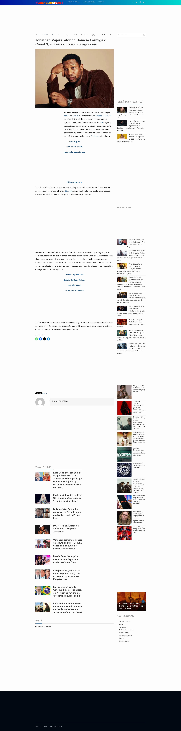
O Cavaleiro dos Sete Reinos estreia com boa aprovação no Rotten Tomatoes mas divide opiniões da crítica (139, 422)
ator (101, 122)
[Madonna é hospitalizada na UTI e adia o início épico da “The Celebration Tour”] (42, 499)
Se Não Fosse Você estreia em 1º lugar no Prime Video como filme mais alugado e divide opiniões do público (131, 335)
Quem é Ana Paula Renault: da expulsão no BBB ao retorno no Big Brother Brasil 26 (131, 138)
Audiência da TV (41, 726)
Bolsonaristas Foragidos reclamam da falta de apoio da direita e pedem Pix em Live (67, 514)
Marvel (76, 115)
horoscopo (122, 627)
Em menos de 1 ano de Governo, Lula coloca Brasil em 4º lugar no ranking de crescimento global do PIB (67, 591)
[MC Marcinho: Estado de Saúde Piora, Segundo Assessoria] (42, 529)
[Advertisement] (90, 19)
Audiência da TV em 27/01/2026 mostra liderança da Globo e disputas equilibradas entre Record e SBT (130, 113)
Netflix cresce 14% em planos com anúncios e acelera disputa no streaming (139, 499)
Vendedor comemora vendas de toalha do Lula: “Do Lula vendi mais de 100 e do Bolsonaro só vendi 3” (67, 544)
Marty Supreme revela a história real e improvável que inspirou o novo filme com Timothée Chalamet (131, 126)
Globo (121, 624)
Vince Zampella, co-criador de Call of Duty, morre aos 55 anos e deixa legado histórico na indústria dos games (130, 269)
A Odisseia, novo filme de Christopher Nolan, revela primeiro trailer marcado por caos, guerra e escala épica (131, 256)
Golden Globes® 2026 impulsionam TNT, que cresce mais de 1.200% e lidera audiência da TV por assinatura (139, 437)
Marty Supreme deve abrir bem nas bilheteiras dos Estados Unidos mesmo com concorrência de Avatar (131, 311)
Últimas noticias (124, 641)
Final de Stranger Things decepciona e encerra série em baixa (139, 530)
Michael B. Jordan (103, 115)
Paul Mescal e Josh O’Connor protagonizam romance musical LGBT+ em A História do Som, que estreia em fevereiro (139, 486)
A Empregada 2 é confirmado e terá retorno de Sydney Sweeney (139, 389)
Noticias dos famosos (50, 35)
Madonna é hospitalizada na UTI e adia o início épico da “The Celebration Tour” (67, 498)
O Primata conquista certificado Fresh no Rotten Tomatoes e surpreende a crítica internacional (139, 407)
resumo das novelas (125, 636)
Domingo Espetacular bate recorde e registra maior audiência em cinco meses (139, 452)
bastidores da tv (89, 2)
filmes (66, 115)
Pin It (45, 393)
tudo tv (101, 2)
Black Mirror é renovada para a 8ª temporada (139, 466)
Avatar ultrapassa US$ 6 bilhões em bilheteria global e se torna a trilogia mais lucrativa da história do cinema (131, 349)
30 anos (68, 191)
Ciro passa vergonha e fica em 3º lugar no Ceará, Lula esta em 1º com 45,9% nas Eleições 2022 (66, 575)
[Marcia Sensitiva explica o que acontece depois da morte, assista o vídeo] (42, 560)
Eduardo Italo (60, 401)
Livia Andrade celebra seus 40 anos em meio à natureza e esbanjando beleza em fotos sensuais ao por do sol (67, 608)
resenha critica (73, 2)
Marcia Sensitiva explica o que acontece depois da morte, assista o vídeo (66, 559)
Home (40, 35)
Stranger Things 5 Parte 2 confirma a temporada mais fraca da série (130, 323)
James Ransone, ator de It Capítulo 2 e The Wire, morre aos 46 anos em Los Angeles (131, 243)
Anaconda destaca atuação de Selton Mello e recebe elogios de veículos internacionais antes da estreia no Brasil (131, 298)
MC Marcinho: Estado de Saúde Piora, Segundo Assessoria (66, 529)
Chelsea (94, 136)
